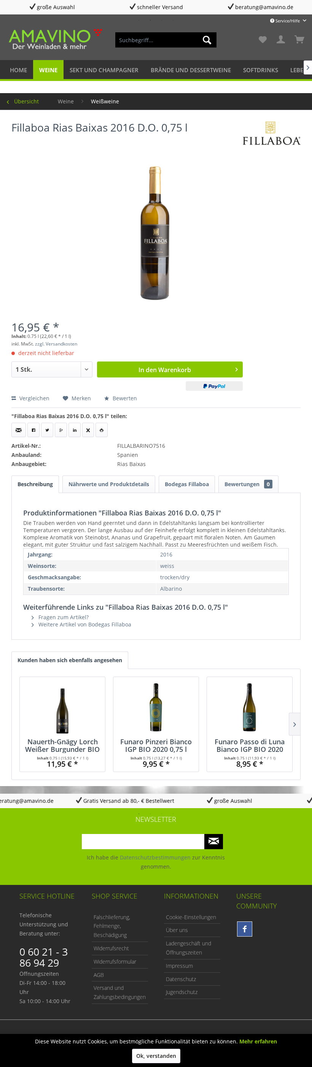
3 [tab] (162, 20)
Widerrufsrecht (111, 948)
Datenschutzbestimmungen (155, 857)
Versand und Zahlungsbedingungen (120, 992)
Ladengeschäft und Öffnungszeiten (188, 948)
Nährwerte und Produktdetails (108, 484)
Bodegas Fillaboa (187, 484)
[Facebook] (244, 929)
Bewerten (124, 398)
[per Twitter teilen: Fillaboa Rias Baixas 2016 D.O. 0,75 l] (47, 430)
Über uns (177, 930)
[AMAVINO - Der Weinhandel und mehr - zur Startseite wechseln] (55, 39)
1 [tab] (139, 20)
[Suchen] (206, 40)
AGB (99, 974)
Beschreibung (35, 484)
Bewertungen (247, 484)
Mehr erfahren (258, 1041)
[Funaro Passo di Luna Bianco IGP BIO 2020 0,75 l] (249, 707)
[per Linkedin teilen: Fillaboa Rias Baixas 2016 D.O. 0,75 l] (74, 430)
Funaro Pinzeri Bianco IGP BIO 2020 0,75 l (156, 745)
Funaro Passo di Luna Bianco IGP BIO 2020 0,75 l (250, 745)
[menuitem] (166, 40)
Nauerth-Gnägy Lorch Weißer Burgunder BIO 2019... (62, 745)
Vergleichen (33, 398)
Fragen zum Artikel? (63, 617)
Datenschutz (181, 979)
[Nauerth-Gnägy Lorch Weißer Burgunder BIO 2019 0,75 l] (62, 707)
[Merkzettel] (262, 40)
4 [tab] (173, 20)
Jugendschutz (181, 992)
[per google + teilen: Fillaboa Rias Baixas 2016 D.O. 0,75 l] (61, 430)
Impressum (179, 965)
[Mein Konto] (281, 40)
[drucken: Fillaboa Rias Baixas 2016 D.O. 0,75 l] (102, 430)
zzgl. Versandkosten (56, 344)
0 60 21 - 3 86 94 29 (43, 957)
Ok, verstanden (156, 1055)
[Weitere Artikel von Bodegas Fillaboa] (272, 135)
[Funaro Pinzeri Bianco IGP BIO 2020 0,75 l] (156, 707)
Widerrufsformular (115, 961)
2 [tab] (150, 20)
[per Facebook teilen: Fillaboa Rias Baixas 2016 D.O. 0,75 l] (33, 430)
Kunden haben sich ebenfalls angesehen (70, 660)
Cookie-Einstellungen (191, 917)
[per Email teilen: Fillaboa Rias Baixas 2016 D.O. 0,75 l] (18, 430)
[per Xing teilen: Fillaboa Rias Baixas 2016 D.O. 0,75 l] (88, 430)
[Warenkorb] (299, 40)
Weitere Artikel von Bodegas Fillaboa (84, 624)
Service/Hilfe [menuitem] (287, 21)
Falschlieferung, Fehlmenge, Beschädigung (112, 926)
